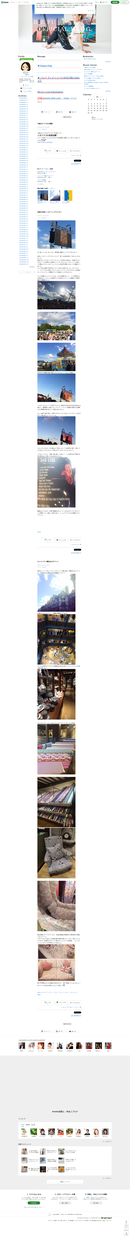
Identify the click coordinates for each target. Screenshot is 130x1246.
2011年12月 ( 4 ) (23, 216)
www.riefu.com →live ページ (60, 98)
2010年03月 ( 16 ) (24, 262)
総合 (22, 1124)
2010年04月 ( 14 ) (24, 260)
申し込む (96, 1203)
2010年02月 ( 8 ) (23, 264)
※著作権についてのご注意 (97, 119)
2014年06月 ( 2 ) (23, 154)
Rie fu (27, 74)
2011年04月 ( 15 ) (24, 234)
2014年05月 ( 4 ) (23, 156)
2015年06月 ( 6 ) (23, 128)
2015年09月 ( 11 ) (23, 122)
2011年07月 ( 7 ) (23, 227)
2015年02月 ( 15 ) (24, 137)
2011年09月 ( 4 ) (23, 223)
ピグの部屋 (30, 76)
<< (94, 97)
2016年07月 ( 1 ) (23, 100)
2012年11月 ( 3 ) (23, 195)
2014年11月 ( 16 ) (23, 143)
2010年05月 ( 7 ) (23, 257)
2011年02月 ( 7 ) (23, 238)
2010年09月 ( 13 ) (24, 249)
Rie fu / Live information (50, 91)
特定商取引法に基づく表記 (98, 1220)
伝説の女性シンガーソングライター (46, 171)
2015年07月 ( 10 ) (24, 126)
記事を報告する (77, 164)
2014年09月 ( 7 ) (23, 147)
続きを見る (32, 82)
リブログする (76, 151)
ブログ (43, 129)
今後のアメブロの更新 (45, 124)
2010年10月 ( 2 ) (23, 247)
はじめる (33, 1203)
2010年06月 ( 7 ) (23, 255)
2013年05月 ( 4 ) (23, 182)
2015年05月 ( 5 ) (23, 130)
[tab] (22, 1125)
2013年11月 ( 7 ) (23, 169)
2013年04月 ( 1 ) (23, 184)
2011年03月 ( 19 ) (24, 236)
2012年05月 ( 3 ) (23, 206)
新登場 (28, 1124)
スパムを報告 (53, 1220)
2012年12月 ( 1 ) (23, 193)
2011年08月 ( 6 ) (23, 225)
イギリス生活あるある (89, 80)
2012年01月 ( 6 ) (23, 214)
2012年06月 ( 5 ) (23, 203)
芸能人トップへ (65, 1182)
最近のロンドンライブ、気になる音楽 (93, 76)
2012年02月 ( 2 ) (23, 212)
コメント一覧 (77, 1007)
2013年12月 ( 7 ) (23, 167)
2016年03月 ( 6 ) (23, 109)
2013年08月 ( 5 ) (23, 175)
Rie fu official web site (90, 59)
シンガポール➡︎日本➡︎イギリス (92, 88)
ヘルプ (110, 1220)
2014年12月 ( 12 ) (23, 141)
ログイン (124, 2)
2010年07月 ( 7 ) (23, 253)
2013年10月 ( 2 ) (23, 171)
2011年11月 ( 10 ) (23, 219)
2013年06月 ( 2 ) (23, 180)
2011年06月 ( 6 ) (23, 229)
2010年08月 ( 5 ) (23, 251)
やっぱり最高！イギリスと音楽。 (92, 78)
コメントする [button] (62, 151)
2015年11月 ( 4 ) (23, 117)
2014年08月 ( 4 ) (23, 150)
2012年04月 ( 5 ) (23, 208)
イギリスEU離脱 (41, 180)
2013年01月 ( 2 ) (23, 191)
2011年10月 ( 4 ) (23, 221)
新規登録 (115, 2)
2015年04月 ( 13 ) (24, 132)
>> (101, 97)
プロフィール (24, 76)
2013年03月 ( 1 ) (23, 186)
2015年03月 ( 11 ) (24, 134)
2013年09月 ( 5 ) (23, 173)
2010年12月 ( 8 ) (23, 242)
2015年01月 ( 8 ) (23, 139)
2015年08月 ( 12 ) (24, 124)
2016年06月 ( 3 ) (23, 102)
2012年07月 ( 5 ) (23, 201)
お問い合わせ (63, 1220)
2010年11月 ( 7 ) (23, 244)
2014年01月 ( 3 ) (23, 165)
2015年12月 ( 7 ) (23, 115)
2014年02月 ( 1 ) (23, 162)
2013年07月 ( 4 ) (23, 178)
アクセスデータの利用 (83, 1220)
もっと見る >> (40, 184)
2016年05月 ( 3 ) (23, 104)
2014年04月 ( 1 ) (23, 158)
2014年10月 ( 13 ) (24, 145)
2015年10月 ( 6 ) (23, 119)
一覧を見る (108, 61)
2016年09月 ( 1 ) (23, 98)
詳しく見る (65, 1203)
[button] (126, 1234)
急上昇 (33, 1124)
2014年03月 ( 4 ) (23, 160)
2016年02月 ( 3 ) (23, 111)
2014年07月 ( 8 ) (23, 152)
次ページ (67, 117)
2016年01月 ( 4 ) (23, 113)
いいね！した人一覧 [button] (76, 155)
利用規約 (72, 1220)
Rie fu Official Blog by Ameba (65, 29)
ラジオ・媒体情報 (88, 86)
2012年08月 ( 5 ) (23, 199)
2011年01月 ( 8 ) (23, 240)
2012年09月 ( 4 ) (23, 197)
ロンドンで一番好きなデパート (45, 175)
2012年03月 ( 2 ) (23, 210)
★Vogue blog (44, 65)
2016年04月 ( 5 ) (23, 106)
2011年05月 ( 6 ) (23, 231)
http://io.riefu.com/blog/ (44, 142)
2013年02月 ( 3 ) (23, 188)
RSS (95, 117)
